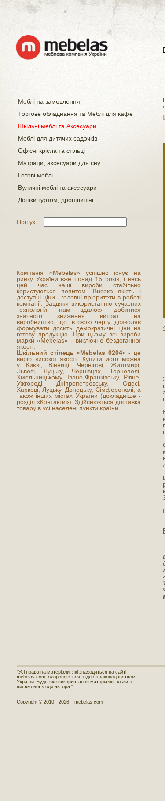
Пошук (26, 221)
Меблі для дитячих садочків (57, 138)
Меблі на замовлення (49, 101)
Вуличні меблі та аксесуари (57, 187)
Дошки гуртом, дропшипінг (56, 199)
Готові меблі (35, 175)
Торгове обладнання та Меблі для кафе (75, 113)
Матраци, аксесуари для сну (59, 162)
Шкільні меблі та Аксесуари (57, 126)
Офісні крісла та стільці (51, 150)
